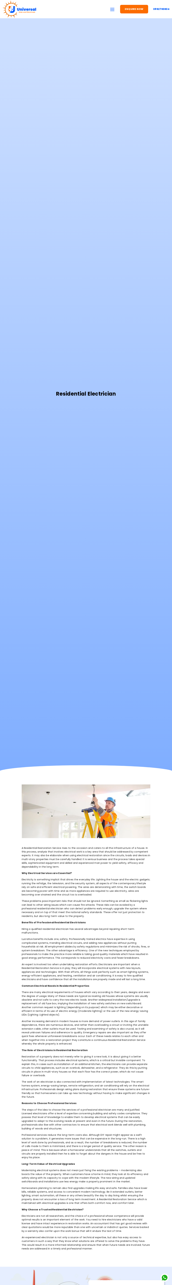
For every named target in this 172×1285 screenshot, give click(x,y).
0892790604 (161, 9)
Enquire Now (134, 9)
